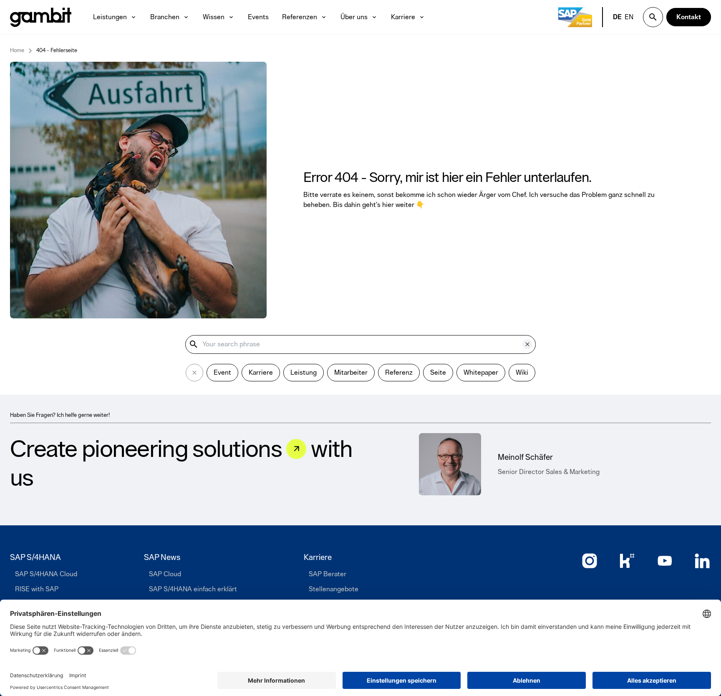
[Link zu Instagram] (589, 561)
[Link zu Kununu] (627, 561)
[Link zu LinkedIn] (702, 561)
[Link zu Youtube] (664, 561)
